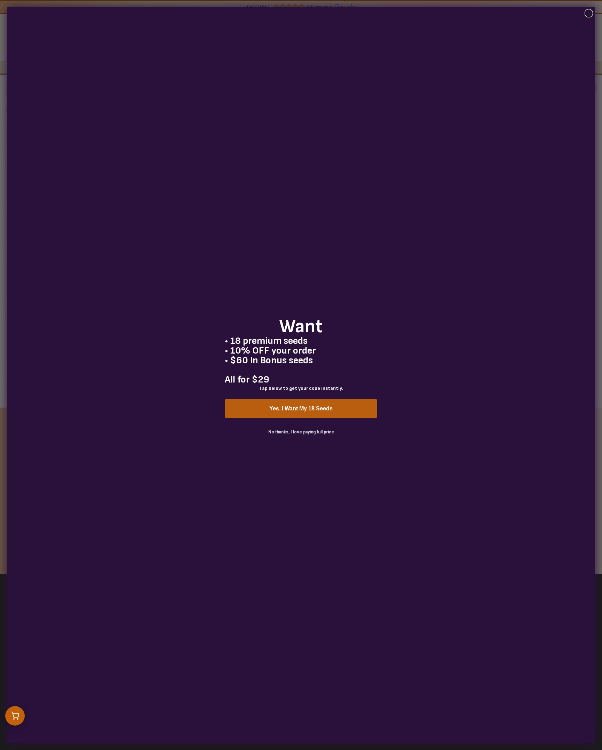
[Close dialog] (588, 13)
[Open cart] (15, 716)
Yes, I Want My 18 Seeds (301, 408)
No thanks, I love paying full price (301, 432)
